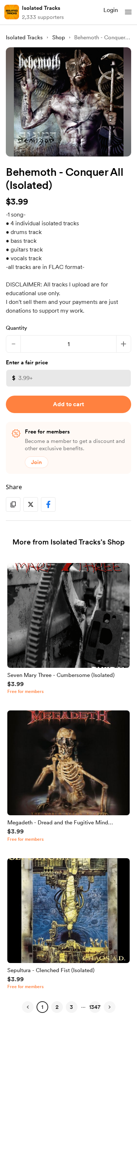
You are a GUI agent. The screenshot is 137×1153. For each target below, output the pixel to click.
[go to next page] (109, 1007)
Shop (58, 37)
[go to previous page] (28, 1007)
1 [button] (42, 1007)
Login (110, 10)
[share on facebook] (48, 504)
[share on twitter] (30, 504)
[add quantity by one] (124, 344)
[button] (128, 12)
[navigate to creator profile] (11, 12)
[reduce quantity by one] (13, 344)
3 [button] (71, 1007)
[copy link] (13, 504)
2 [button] (57, 1007)
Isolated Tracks (41, 8)
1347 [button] (94, 1007)
